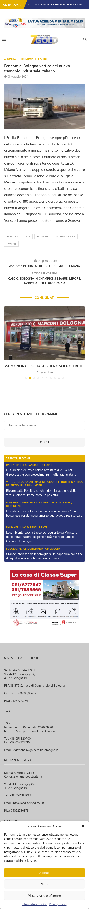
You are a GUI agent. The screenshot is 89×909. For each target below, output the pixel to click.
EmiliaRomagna (65, 236)
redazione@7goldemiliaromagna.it (35, 750)
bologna (12, 236)
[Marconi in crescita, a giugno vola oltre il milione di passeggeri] (44, 333)
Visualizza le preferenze (44, 896)
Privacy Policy (58, 904)
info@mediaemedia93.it (28, 803)
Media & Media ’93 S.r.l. (20, 772)
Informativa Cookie (34, 904)
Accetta (44, 873)
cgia (27, 236)
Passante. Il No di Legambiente (26, 527)
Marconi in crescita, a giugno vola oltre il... (44, 366)
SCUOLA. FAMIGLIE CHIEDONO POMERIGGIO (33, 548)
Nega (44, 884)
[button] (83, 826)
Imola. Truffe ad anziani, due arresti (31, 465)
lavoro (11, 244)
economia (43, 236)
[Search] (85, 39)
